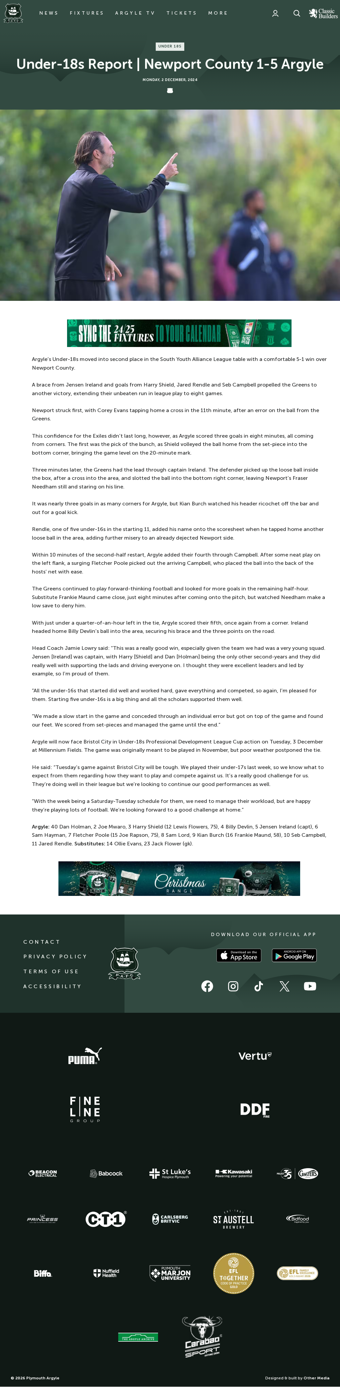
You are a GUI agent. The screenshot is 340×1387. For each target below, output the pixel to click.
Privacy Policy (55, 956)
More (218, 13)
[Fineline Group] (85, 1109)
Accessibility (52, 986)
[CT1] (106, 1219)
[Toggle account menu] (275, 13)
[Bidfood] (297, 1219)
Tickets (182, 13)
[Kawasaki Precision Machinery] (233, 1173)
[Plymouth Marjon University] (170, 1273)
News (49, 13)
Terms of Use (51, 971)
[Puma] (85, 1056)
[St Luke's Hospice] (170, 1174)
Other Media (316, 1378)
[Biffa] (42, 1273)
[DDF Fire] (255, 1109)
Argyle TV (135, 13)
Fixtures (87, 13)
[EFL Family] (297, 1273)
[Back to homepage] (13, 13)
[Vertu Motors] (255, 1056)
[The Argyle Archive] (138, 1337)
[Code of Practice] (233, 1273)
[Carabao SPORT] (201, 1337)
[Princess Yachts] (42, 1219)
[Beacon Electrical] (42, 1173)
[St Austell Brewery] (233, 1219)
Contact (42, 942)
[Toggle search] (297, 13)
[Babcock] (106, 1173)
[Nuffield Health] (106, 1273)
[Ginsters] (297, 1173)
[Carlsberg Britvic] (170, 1219)
